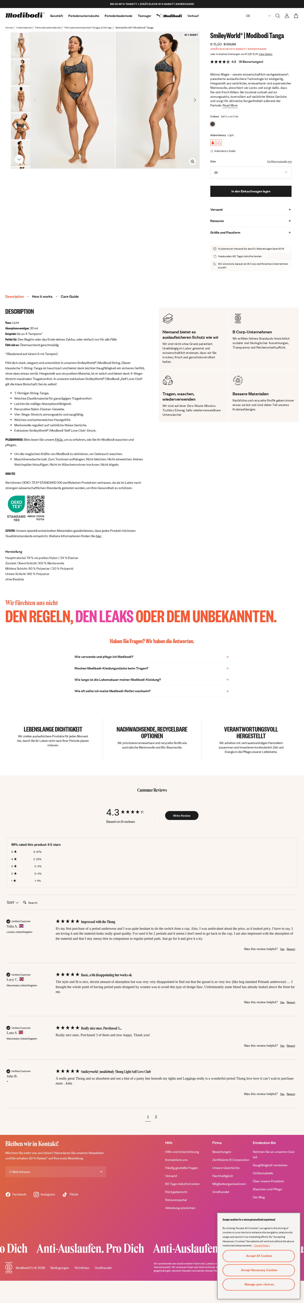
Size (213, 161)
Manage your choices (259, 1284)
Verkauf (193, 16)
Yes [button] (282, 949)
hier (98, 536)
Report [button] (291, 949)
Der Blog (259, 1197)
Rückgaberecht (176, 1192)
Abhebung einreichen (180, 1208)
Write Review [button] (182, 815)
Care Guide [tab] (70, 296)
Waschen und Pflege (267, 1189)
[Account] (287, 15)
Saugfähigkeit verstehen (270, 1165)
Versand (171, 1176)
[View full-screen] (192, 161)
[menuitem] (171, 15)
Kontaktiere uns (176, 1160)
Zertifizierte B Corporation (230, 1160)
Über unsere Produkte (268, 1181)
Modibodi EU (25, 1268)
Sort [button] (11, 902)
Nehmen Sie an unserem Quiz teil (273, 1154)
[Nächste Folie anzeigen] (19, 159)
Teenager (144, 16)
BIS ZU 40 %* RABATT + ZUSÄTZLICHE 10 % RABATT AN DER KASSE (152, 4)
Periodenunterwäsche (83, 16)
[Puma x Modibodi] (171, 15)
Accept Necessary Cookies (259, 1270)
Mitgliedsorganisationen (229, 1184)
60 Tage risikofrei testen (182, 1184)
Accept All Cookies (259, 1256)
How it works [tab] (42, 296)
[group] (129, 812)
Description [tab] (14, 296)
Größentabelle (263, 1173)
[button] (148, 1117)
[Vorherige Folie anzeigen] (19, 38)
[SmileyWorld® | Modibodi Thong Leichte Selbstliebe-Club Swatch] (212, 124)
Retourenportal (176, 1200)
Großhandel (220, 1192)
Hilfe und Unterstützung (182, 1152)
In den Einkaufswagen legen (250, 191)
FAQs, (59, 439)
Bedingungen (60, 1268)
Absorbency (218, 135)
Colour (214, 116)
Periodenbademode (118, 16)
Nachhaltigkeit (222, 1176)
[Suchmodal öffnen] (277, 15)
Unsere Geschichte (226, 1168)
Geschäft (56, 16)
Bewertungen (221, 1152)
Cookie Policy (262, 1245)
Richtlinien (82, 1268)
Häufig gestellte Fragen (181, 1168)
